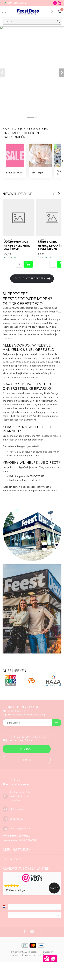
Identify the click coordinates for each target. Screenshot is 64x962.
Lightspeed (13, 955)
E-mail (27, 759)
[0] (59, 11)
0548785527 (16, 809)
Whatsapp (26, 749)
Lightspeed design (30, 955)
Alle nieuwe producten (30, 278)
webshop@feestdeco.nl (23, 828)
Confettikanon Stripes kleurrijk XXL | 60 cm (17, 245)
